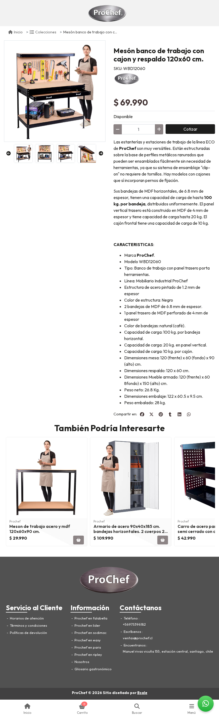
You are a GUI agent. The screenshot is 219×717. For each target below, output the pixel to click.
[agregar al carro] (78, 540)
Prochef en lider (87, 625)
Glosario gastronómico (93, 669)
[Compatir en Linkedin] (179, 414)
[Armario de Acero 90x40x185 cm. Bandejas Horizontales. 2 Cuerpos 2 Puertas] (130, 477)
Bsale (142, 692)
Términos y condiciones (28, 625)
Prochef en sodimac (90, 632)
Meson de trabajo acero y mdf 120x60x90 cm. (39, 529)
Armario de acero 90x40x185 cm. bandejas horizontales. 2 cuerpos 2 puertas (129, 531)
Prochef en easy (87, 640)
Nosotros (81, 662)
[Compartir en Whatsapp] (189, 414)
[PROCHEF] (127, 78)
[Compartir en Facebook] (142, 414)
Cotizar (190, 129)
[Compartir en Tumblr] (170, 414)
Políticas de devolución (28, 632)
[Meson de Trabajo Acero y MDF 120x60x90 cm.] (46, 477)
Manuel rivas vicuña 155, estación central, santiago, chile (168, 651)
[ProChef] (107, 13)
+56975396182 (134, 624)
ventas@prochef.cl (137, 638)
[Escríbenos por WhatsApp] (206, 704)
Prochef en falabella (90, 618)
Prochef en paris (87, 647)
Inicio (18, 32)
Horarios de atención (26, 618)
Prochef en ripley (88, 654)
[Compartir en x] (151, 414)
